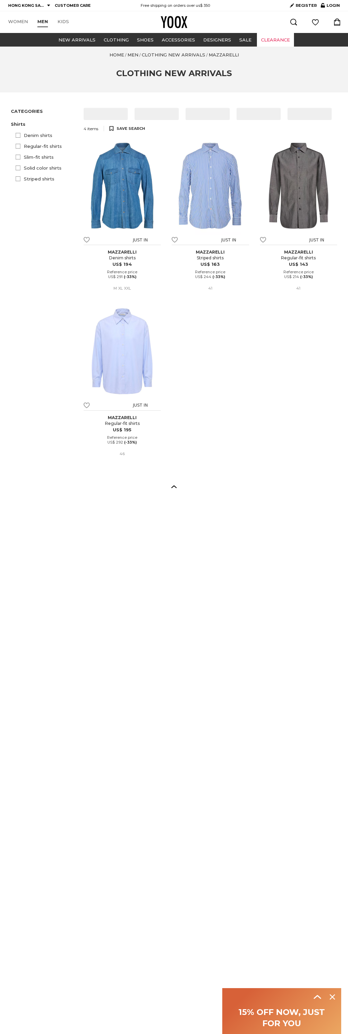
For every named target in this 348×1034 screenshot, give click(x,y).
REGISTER (306, 5)
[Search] (293, 22)
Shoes (145, 39)
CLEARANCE (275, 39)
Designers (217, 39)
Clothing (116, 39)
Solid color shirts (43, 168)
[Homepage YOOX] (174, 22)
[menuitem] (18, 21)
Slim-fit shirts (39, 157)
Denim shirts (38, 135)
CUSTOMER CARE (73, 5)
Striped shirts (39, 179)
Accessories (178, 39)
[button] (43, 124)
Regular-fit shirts (43, 146)
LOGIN (330, 7)
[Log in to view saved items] (315, 22)
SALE (245, 39)
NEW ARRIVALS (76, 39)
